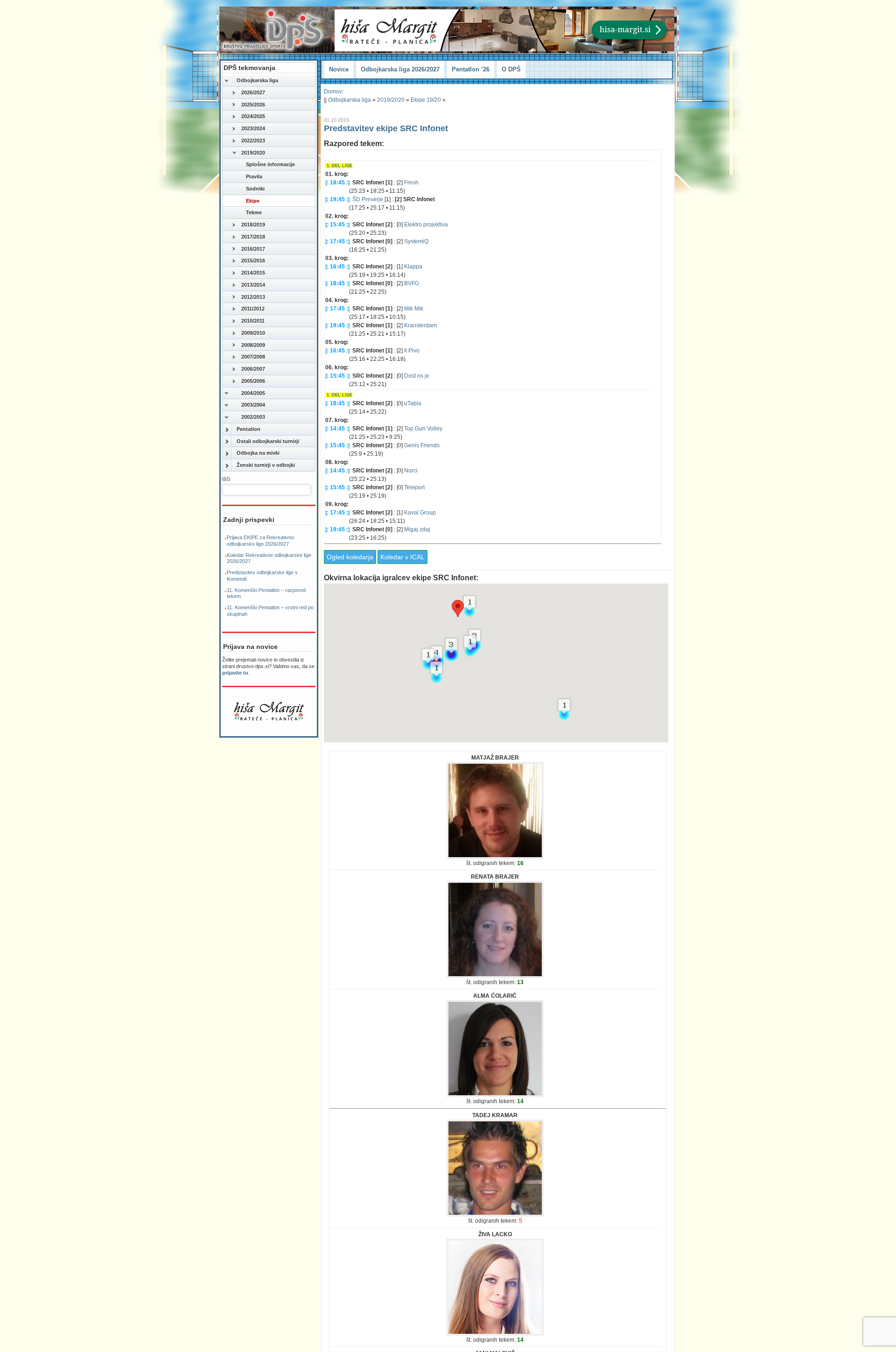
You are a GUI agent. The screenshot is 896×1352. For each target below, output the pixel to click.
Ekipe (252, 201)
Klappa (413, 266)
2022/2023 (253, 140)
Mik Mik (413, 308)
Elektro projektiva (426, 224)
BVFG (411, 283)
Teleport (414, 487)
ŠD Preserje (367, 199)
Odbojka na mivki (258, 453)
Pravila (254, 176)
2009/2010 (253, 333)
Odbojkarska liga (257, 80)
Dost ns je (416, 376)
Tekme (254, 212)
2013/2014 (253, 285)
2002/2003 (253, 417)
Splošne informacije (270, 164)
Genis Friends (422, 445)
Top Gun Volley (423, 428)
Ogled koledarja (350, 557)
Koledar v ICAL (402, 557)
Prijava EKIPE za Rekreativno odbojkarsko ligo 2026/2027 (260, 541)
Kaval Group (420, 512)
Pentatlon (248, 429)
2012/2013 (253, 297)
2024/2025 (253, 116)
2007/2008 (253, 356)
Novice (339, 69)
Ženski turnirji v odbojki (266, 465)
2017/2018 (253, 236)
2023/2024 (253, 128)
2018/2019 (253, 224)
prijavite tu (235, 673)
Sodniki (255, 188)
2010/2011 (253, 321)
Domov (333, 91)
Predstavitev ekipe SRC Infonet (386, 128)
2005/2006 (253, 381)
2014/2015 (253, 272)
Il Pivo (412, 350)
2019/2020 (253, 152)
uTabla (412, 403)
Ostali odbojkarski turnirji (268, 441)
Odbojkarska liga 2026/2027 (400, 69)
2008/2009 (253, 345)
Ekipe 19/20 (426, 100)
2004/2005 (253, 393)
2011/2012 (253, 308)
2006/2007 (253, 369)
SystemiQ (416, 241)
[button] (458, 608)
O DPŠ (511, 69)
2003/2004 (253, 405)
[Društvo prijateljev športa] (273, 30)
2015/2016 (253, 260)
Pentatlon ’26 (471, 69)
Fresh (411, 182)
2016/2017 (253, 249)
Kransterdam (420, 325)
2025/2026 (253, 104)
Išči (226, 479)
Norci (411, 470)
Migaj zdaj (417, 529)
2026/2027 (253, 92)
